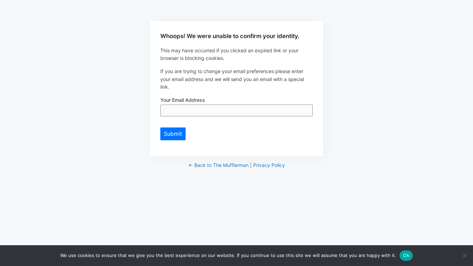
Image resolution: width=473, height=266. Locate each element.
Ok (406, 255)
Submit (173, 133)
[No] (464, 255)
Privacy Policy (269, 165)
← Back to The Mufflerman (218, 165)
